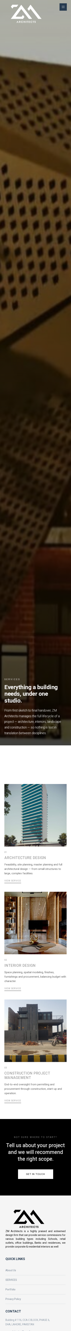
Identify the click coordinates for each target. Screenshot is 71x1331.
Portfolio (10, 1289)
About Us (10, 1270)
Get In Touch (35, 1174)
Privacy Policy (13, 1299)
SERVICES (11, 1280)
